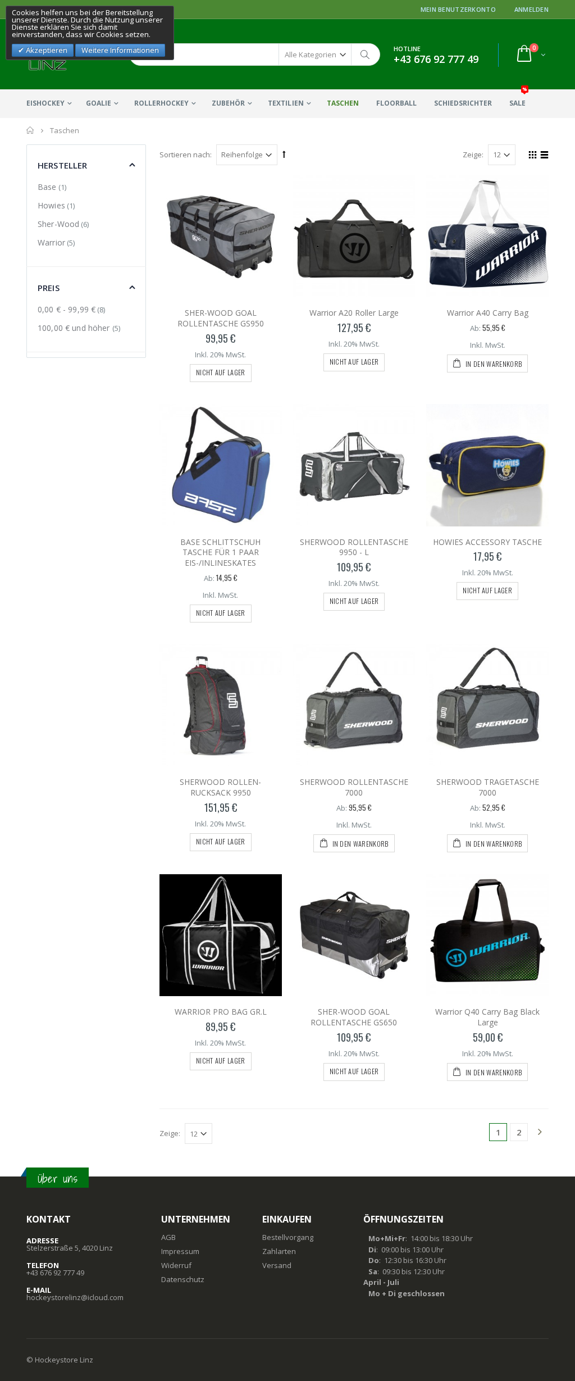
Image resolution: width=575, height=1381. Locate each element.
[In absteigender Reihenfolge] (284, 154)
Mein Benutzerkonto (458, 9)
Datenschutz (182, 1279)
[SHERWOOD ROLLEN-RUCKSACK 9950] (220, 705)
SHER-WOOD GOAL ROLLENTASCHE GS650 (354, 1017)
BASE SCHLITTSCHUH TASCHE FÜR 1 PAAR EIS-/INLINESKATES (220, 553)
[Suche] (366, 54)
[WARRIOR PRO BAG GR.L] (220, 935)
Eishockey (45, 103)
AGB (168, 1237)
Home (30, 130)
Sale (518, 98)
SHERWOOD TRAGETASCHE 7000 (487, 787)
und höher (75, 327)
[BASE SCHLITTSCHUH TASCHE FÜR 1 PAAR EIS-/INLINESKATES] (220, 465)
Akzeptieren (45, 50)
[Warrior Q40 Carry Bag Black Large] (487, 935)
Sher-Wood (58, 224)
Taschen (343, 103)
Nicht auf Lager (220, 372)
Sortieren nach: (185, 154)
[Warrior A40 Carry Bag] (487, 236)
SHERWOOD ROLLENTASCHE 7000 (354, 787)
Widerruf (176, 1265)
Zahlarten (279, 1251)
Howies (51, 205)
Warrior (51, 242)
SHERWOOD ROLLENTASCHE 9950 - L (354, 547)
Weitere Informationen (120, 50)
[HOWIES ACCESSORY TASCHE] (487, 465)
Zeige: (473, 154)
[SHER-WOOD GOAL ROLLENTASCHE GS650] (354, 935)
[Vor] (540, 1133)
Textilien (285, 103)
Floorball (396, 103)
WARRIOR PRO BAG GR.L (221, 1011)
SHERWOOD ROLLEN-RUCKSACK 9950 (220, 787)
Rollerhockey (161, 103)
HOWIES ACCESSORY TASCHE (487, 542)
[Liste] (543, 156)
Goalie (98, 103)
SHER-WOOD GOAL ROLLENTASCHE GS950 (220, 318)
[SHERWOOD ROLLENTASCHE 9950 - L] (354, 465)
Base (47, 186)
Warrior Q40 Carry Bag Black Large (487, 1017)
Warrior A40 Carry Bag (487, 312)
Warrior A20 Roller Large (354, 312)
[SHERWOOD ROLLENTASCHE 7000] (354, 705)
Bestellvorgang (287, 1237)
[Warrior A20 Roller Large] (354, 236)
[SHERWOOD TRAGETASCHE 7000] (487, 705)
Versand (276, 1265)
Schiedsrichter (463, 103)
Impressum (180, 1251)
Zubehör (228, 103)
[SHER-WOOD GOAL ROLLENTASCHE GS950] (220, 236)
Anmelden (531, 9)
